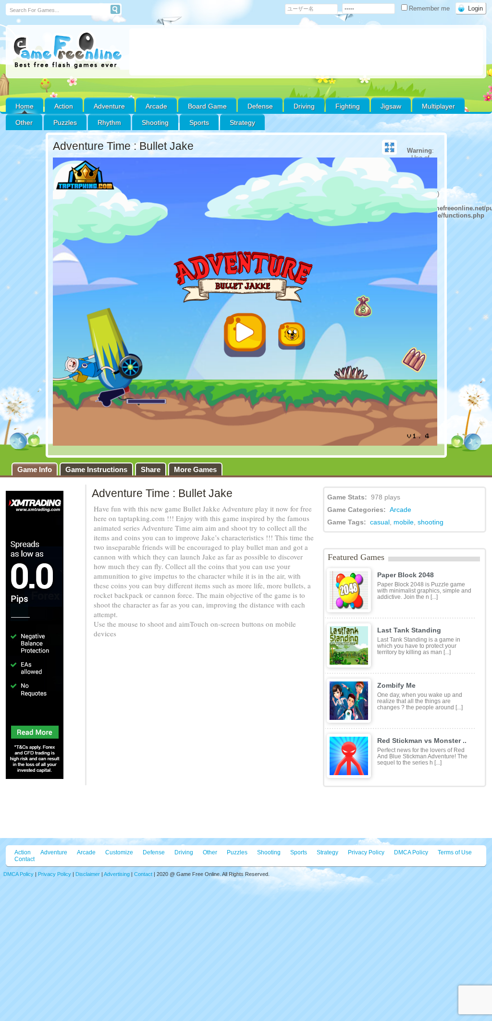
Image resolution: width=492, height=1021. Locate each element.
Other (210, 852)
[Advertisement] (306, 51)
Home (24, 106)
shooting (430, 522)
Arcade (156, 106)
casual (380, 522)
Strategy (242, 122)
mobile (404, 522)
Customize (119, 852)
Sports (199, 122)
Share (150, 469)
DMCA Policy (411, 852)
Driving (304, 106)
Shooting (155, 122)
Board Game (207, 106)
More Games (195, 469)
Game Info (34, 469)
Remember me (430, 8)
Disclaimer (87, 874)
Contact (24, 859)
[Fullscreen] (389, 147)
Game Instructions (96, 469)
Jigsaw (391, 106)
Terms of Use (455, 852)
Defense (260, 106)
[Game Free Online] (67, 51)
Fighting (347, 106)
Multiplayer (438, 106)
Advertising (117, 874)
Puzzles (65, 122)
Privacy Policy (366, 852)
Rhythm (109, 122)
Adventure (109, 106)
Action (63, 106)
